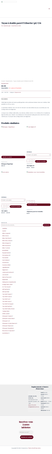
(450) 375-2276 (32, 405)
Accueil (3, 81)
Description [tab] (4, 99)
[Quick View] (13, 154)
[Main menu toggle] (49, 8)
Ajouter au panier (7, 157)
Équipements (9, 81)
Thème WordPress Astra (34, 448)
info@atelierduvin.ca (33, 406)
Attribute (29, 152)
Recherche (4, 222)
